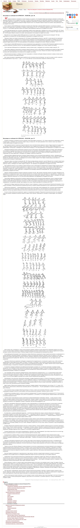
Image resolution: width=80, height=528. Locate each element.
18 (50, 12)
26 (60, 12)
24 (58, 12)
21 (54, 12)
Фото (57, 1)
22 (55, 12)
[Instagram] (72, 15)
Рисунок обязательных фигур (12, 485)
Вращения (9, 506)
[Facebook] (70, 15)
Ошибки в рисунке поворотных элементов (16, 490)
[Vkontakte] (68, 15)
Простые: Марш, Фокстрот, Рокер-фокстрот (16, 515)
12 (43, 12)
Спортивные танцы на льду (11, 512)
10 (40, 12)
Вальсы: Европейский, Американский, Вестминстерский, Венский (20, 516)
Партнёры (42, 1)
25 (59, 12)
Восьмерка (9, 497)
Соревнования (67, 1)
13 (44, 12)
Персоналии (73, 1)
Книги (25, 9)
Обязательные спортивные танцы (13, 513)
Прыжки (9, 509)
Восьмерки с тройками (12, 500)
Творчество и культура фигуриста (12, 520)
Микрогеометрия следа (12, 489)
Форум (9, 1)
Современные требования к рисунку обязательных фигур (19, 486)
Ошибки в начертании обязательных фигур (16, 487)
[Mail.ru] (72, 17)
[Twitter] (75, 15)
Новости (5, 1)
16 (48, 12)
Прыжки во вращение (11, 507)
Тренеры (36, 1)
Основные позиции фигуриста (13, 493)
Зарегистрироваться (71, 23)
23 (57, 12)
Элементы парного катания (11, 510)
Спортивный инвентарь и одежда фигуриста (15, 523)
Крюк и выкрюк (10, 496)
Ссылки (52, 1)
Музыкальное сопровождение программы (14, 522)
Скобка (8, 495)
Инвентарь (47, 1)
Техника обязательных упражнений (13, 492)
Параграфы (9, 499)
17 (49, 12)
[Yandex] (70, 17)
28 (63, 12)
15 (47, 12)
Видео (60, 1)
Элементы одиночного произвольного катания (15, 505)
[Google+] (77, 15)
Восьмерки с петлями (11, 502)
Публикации (24, 1)
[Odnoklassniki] (75, 17)
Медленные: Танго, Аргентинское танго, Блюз (16, 519)
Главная (20, 9)
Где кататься (30, 1)
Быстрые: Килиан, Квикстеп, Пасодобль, (15, 518)
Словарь (14, 1)
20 (53, 12)
